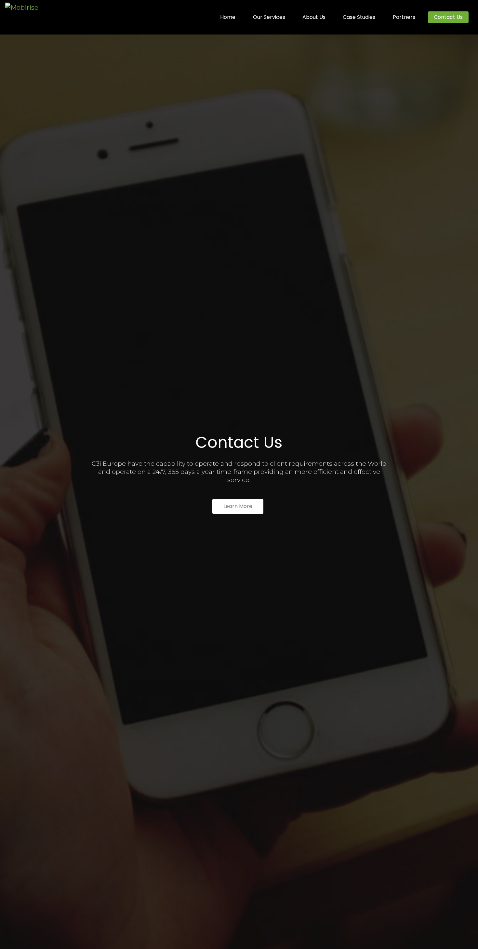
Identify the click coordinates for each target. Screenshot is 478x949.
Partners (404, 17)
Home (227, 17)
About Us (313, 17)
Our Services (269, 17)
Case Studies (359, 17)
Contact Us (448, 17)
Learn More (237, 506)
